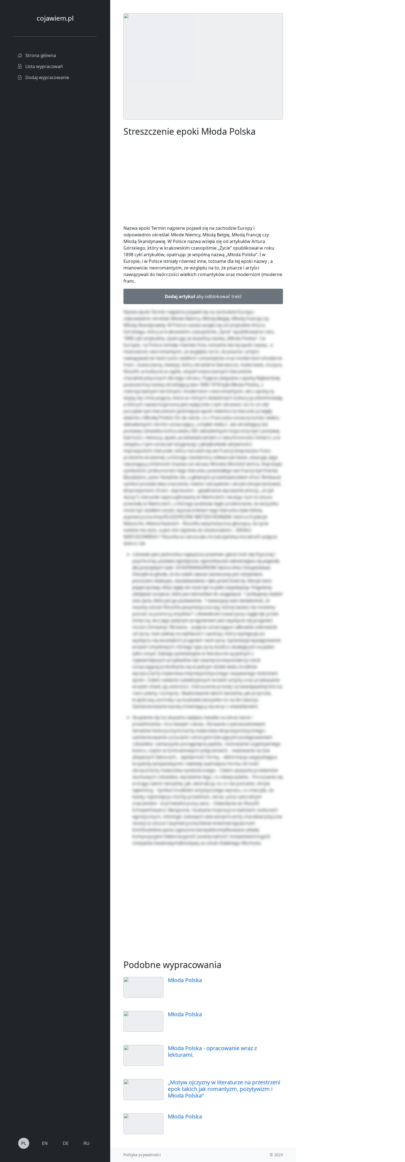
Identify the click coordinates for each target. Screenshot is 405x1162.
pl (23, 1143)
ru (86, 1143)
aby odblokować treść (203, 296)
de (66, 1143)
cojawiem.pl (55, 18)
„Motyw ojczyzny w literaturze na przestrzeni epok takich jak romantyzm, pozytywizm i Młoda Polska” (224, 1089)
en (45, 1143)
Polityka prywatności (142, 1154)
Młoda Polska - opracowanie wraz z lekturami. (212, 1051)
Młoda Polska (185, 980)
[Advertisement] (337, 96)
